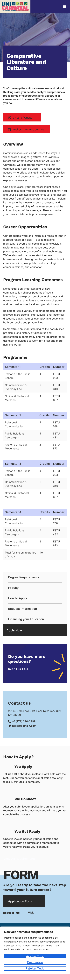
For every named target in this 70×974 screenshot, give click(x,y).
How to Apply (17, 598)
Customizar (35, 962)
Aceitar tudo (35, 956)
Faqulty (13, 587)
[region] (35, 950)
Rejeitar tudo (35, 968)
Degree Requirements (23, 577)
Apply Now (14, 630)
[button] (64, 6)
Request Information (22, 608)
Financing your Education (26, 619)
